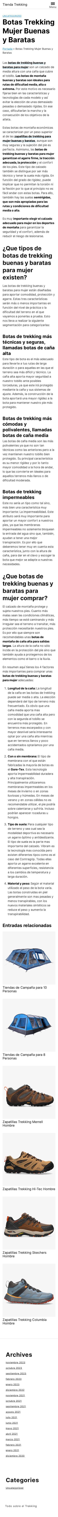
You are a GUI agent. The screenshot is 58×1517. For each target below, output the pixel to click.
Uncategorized (12, 16)
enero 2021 (12, 1450)
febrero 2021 (13, 1444)
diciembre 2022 (15, 1390)
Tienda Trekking (15, 4)
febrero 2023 (14, 1379)
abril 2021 (12, 1433)
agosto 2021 (13, 1411)
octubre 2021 (14, 1400)
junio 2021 (12, 1422)
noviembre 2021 (15, 1395)
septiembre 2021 (16, 1406)
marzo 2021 (13, 1439)
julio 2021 (11, 1417)
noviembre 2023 (15, 1362)
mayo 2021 (12, 1428)
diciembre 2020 (15, 1455)
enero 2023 (12, 1384)
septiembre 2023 (16, 1373)
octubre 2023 (14, 1368)
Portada (7, 48)
